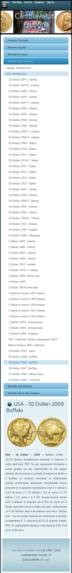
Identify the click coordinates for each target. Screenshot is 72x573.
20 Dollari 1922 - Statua (22, 166)
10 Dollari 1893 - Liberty (22, 189)
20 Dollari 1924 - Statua (22, 177)
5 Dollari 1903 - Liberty (22, 252)
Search (28, 2)
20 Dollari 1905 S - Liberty (23, 131)
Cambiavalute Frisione (36, 20)
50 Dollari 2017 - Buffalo (22, 368)
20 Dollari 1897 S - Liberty (23, 102)
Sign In (50, 2)
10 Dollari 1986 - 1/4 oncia (24, 379)
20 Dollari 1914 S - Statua (23, 160)
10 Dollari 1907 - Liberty (22, 212)
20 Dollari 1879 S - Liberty (23, 85)
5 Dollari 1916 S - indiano (23, 270)
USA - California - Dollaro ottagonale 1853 (32, 339)
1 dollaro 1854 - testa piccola (25, 322)
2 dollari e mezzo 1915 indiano (26, 316)
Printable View (32, 550)
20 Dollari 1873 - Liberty (22, 79)
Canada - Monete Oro (18, 68)
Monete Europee (17, 54)
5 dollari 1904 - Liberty (21, 258)
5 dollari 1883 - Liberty (21, 241)
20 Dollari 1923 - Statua (22, 172)
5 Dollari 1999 (16, 281)
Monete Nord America (20, 61)
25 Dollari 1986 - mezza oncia (25, 374)
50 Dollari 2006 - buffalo (22, 356)
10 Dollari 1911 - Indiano (22, 224)
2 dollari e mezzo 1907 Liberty (26, 293)
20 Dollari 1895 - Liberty (22, 97)
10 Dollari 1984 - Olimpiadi (24, 235)
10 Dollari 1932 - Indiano (22, 229)
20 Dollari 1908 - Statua (22, 143)
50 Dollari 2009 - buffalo (22, 362)
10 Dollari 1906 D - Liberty (24, 218)
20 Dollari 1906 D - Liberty (24, 137)
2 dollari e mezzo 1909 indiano (26, 299)
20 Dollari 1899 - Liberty (22, 114)
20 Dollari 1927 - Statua (22, 183)
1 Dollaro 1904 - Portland (23, 333)
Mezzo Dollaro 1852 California (26, 345)
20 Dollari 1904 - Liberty (22, 125)
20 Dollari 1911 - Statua (22, 154)
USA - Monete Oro (16, 73)
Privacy (45, 559)
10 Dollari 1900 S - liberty (23, 200)
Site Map (17, 550)
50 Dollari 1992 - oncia (21, 351)
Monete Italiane (17, 47)
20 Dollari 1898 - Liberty (22, 108)
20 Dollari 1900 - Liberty (22, 120)
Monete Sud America (20, 386)
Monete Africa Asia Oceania (24, 393)
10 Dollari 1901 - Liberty (22, 206)
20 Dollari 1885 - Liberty (22, 91)
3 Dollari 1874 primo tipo (23, 287)
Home (6, 2)
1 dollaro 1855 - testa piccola (25, 328)
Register (39, 2)
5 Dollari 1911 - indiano (22, 264)
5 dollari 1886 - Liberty (21, 247)
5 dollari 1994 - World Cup (23, 276)
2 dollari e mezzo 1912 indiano (26, 310)
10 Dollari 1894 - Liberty (22, 195)
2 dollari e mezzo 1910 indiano (26, 304)
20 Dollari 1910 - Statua (22, 149)
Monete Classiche (18, 40)
